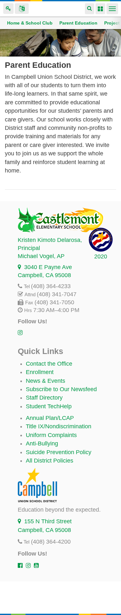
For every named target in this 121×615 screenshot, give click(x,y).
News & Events (45, 381)
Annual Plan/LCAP (50, 418)
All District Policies (49, 460)
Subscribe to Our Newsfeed (61, 389)
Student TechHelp (49, 406)
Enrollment (40, 372)
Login (8, 9)
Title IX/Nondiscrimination (58, 426)
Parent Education (78, 23)
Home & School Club (30, 23)
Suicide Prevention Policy (58, 452)
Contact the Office (49, 363)
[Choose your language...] (22, 8)
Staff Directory (44, 397)
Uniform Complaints (51, 435)
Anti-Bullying (42, 443)
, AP (41, 256)
